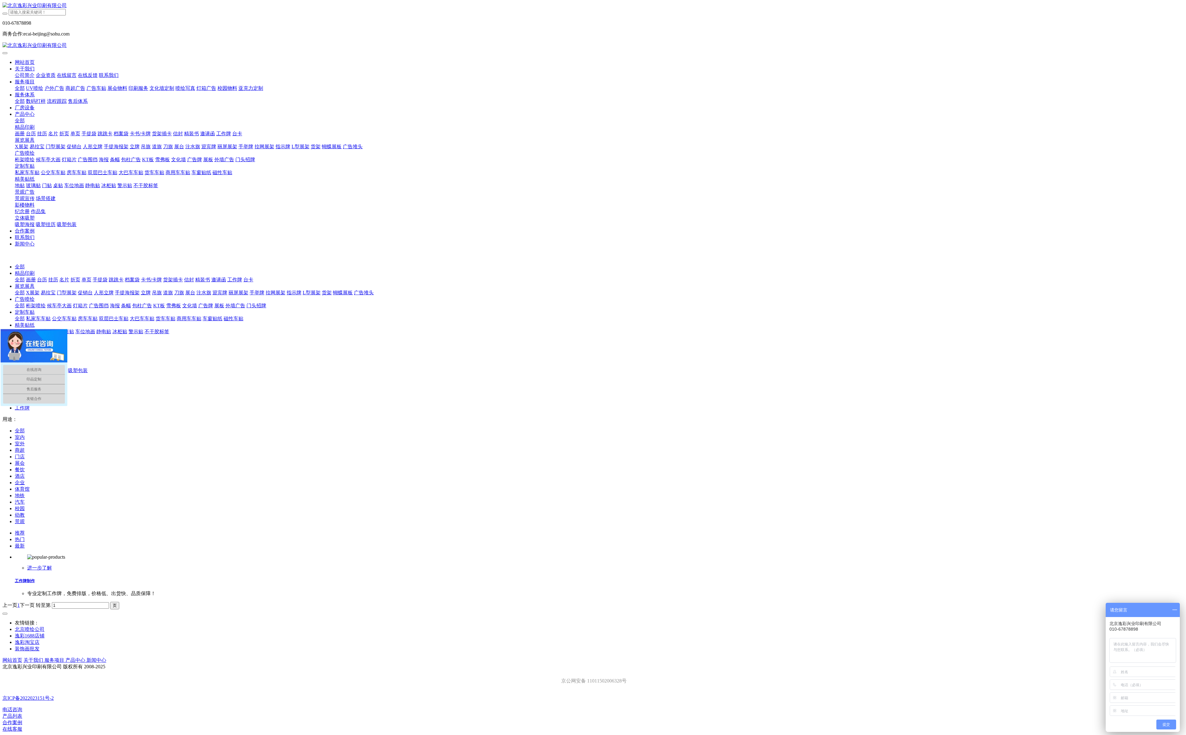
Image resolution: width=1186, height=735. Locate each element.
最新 (20, 545)
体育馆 (22, 489)
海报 (115, 305)
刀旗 (179, 292)
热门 (20, 539)
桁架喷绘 (36, 305)
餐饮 (20, 469)
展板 (219, 305)
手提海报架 (127, 292)
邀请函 (218, 279)
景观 (20, 521)
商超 (20, 450)
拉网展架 (275, 292)
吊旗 (157, 292)
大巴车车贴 (142, 318)
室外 (20, 443)
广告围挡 (99, 305)
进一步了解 (39, 567)
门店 (20, 456)
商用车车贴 (189, 318)
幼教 (20, 515)
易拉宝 (48, 292)
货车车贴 (165, 318)
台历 (42, 279)
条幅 (126, 305)
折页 (75, 279)
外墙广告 (235, 305)
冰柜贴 (119, 331)
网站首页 (25, 62)
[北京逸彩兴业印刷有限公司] (593, 5)
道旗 (168, 292)
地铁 (20, 495)
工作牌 (234, 279)
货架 (327, 292)
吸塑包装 (78, 370)
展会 (20, 463)
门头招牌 (256, 305)
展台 (190, 292)
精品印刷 (25, 273)
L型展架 (312, 292)
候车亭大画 (59, 305)
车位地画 (85, 331)
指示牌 (294, 292)
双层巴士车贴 (113, 318)
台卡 (248, 279)
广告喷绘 (25, 299)
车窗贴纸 (212, 318)
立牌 (146, 292)
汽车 (20, 502)
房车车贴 (88, 318)
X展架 (33, 292)
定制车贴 (25, 312)
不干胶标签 (157, 331)
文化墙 (189, 305)
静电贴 (103, 331)
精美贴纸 (25, 325)
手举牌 (257, 292)
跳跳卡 (116, 279)
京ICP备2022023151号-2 (28, 698)
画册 (31, 279)
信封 (189, 279)
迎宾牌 (219, 292)
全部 (20, 88)
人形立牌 (104, 292)
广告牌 (205, 305)
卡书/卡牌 (151, 279)
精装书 (202, 279)
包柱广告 (142, 305)
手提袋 (100, 279)
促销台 (85, 292)
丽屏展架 (238, 292)
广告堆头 (364, 292)
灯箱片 (80, 305)
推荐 (20, 533)
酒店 (20, 476)
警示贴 (135, 331)
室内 (20, 437)
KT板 (159, 305)
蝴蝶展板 (343, 292)
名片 (64, 279)
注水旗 (203, 292)
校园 (20, 508)
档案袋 (132, 279)
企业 (20, 482)
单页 (86, 279)
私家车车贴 (38, 318)
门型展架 (67, 292)
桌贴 (69, 331)
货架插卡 (173, 279)
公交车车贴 (64, 318)
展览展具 (25, 286)
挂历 (53, 279)
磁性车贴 (233, 318)
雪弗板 (173, 305)
